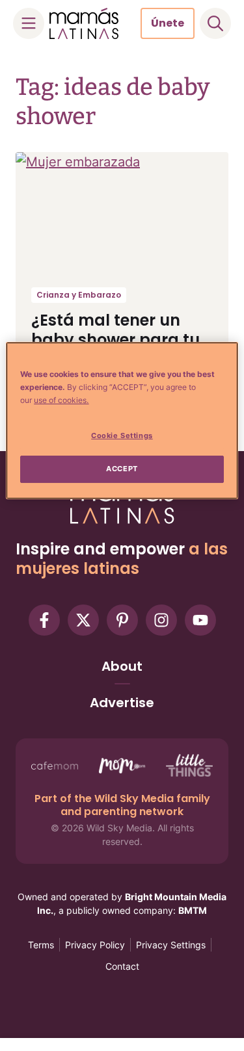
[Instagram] (161, 620)
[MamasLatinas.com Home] (83, 23)
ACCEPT (121, 468)
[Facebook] (44, 620)
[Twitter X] (83, 620)
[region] (121, 420)
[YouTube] (200, 620)
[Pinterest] (122, 620)
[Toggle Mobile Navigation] (28, 23)
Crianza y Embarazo (78, 294)
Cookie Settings (122, 435)
